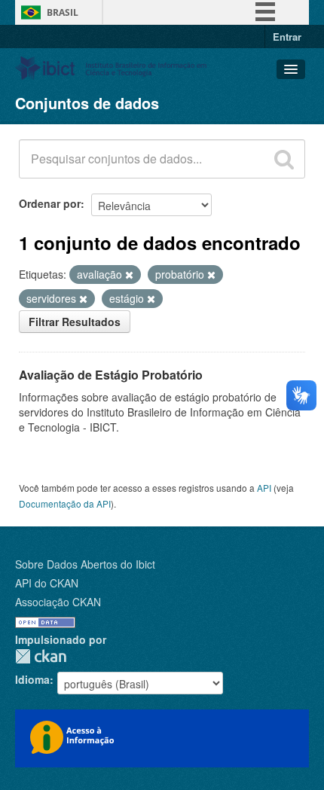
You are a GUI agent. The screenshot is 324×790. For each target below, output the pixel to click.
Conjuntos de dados (87, 103)
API (264, 487)
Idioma (32, 679)
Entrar (287, 36)
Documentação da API (65, 503)
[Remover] (129, 275)
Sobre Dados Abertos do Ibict (85, 564)
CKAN (40, 656)
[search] (284, 159)
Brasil (62, 12)
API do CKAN (46, 582)
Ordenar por (50, 203)
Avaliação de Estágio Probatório (111, 374)
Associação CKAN (58, 601)
